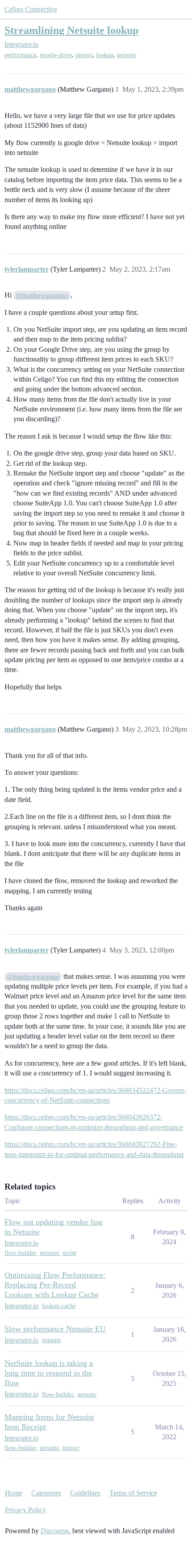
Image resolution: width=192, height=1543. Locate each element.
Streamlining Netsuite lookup (71, 30)
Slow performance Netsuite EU (55, 1328)
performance (20, 55)
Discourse (55, 1531)
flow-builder (20, 1253)
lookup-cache (58, 1306)
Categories (46, 1493)
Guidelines (85, 1493)
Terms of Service (133, 1493)
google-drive (56, 55)
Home (13, 1493)
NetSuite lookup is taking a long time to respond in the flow (48, 1373)
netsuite (126, 55)
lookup (104, 55)
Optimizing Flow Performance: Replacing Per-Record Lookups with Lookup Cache (54, 1284)
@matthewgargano (42, 295)
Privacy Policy (25, 1510)
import (83, 55)
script (69, 1253)
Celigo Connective (30, 9)
